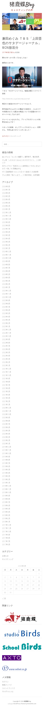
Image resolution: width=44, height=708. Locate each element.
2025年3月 (6, 242)
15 (39, 581)
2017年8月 (6, 538)
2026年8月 (6, 186)
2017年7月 (6, 541)
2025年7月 (6, 229)
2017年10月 (6, 531)
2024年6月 (6, 271)
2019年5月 (6, 469)
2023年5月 (6, 313)
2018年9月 (6, 495)
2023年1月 (6, 326)
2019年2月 (6, 479)
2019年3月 (6, 476)
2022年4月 (6, 355)
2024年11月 (6, 255)
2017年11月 (6, 528)
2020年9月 (6, 417)
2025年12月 (6, 212)
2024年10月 (6, 258)
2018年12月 (6, 486)
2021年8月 (6, 382)
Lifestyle (10, 704)
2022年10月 (6, 336)
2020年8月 (6, 421)
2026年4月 (6, 199)
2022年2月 (6, 362)
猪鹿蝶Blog (22, 5)
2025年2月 (6, 245)
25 (16, 589)
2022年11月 (6, 333)
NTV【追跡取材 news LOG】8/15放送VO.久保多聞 (20, 172)
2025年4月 (6, 238)
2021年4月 (6, 395)
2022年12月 (6, 329)
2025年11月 (6, 216)
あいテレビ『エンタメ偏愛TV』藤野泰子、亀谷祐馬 (20, 157)
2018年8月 (6, 499)
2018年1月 (6, 521)
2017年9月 (6, 535)
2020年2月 (6, 440)
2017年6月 (6, 544)
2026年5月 (6, 196)
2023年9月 (6, 300)
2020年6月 (6, 427)
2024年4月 (6, 277)
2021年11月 (6, 372)
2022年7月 (6, 346)
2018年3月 (6, 515)
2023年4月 (6, 316)
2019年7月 (6, 463)
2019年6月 (6, 466)
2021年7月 (6, 385)
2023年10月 (6, 297)
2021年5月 (6, 391)
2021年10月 (6, 375)
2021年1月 (6, 404)
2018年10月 (6, 492)
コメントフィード (8, 688)
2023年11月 (6, 294)
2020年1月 (6, 443)
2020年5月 (6, 430)
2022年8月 (6, 343)
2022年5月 (6, 352)
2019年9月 (6, 456)
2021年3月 (6, 398)
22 (39, 585)
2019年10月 (6, 453)
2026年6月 (6, 193)
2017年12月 (6, 525)
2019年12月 (6, 447)
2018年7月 (6, 502)
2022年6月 (6, 349)
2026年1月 (6, 209)
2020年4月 (6, 434)
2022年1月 (6, 365)
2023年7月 (6, 307)
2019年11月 (6, 450)
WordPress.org (7, 691)
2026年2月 (6, 206)
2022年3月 (6, 359)
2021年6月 (6, 388)
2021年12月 (6, 369)
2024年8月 (6, 264)
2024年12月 (6, 251)
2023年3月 (6, 320)
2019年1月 (6, 482)
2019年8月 (6, 460)
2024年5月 (6, 274)
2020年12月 (6, 408)
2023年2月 (6, 323)
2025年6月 (6, 232)
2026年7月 (6, 189)
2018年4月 (6, 512)
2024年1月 (6, 287)
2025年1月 (6, 248)
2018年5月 (6, 509)
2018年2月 (6, 518)
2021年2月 (6, 401)
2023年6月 (6, 310)
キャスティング (15, 136)
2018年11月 (6, 489)
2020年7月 (6, 424)
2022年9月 (6, 339)
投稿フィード (7, 685)
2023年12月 (6, 290)
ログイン (5, 681)
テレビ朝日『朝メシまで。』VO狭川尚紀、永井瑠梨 (21, 175)
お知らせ (5, 556)
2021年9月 (6, 378)
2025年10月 (6, 219)
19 (22, 585)
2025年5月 (6, 235)
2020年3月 (6, 437)
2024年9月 (6, 261)
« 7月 (4, 598)
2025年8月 (6, 225)
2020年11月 (6, 411)
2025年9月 (6, 222)
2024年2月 (6, 284)
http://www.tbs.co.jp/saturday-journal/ (16, 99)
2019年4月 (6, 473)
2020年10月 (6, 414)
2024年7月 (6, 268)
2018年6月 (6, 505)
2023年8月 (6, 303)
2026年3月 (6, 203)
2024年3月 (6, 281)
